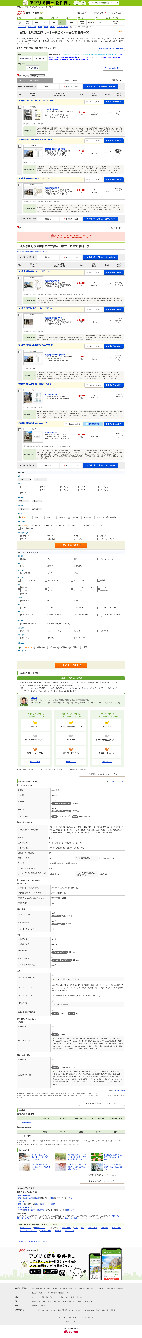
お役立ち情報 (19, 1310)
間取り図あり (116, 1216)
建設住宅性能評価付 (81, 615)
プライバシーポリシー (54, 1317)
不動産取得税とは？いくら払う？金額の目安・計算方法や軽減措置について (77, 1157)
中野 (47, 1204)
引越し (38, 1310)
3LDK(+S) (64, 490)
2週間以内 (86, 647)
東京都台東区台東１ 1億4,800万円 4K (33, 423)
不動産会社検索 (45, 1231)
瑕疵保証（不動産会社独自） (31, 624)
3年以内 (37, 517)
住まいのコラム (90, 1310)
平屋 (22, 566)
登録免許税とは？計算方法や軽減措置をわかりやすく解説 (113, 1157)
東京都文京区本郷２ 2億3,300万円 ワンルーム (36, 101)
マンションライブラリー (28, 1231)
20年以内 (87, 517)
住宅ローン (88, 1301)
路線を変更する (25, 58)
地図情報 (112, 1310)
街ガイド (81, 1310)
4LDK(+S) (104, 490)
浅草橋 (31, 1198)
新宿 (42, 1204)
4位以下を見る (35, 762)
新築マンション (25, 1228)
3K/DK (43, 490)
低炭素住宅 (78, 631)
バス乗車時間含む (27, 528)
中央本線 (21, 1201)
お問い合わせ (72, 1317)
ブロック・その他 (106, 559)
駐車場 (73, 1297)
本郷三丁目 (40, 1210)
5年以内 (49, 517)
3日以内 (64, 647)
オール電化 (78, 539)
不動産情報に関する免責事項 (39, 1242)
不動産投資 (104, 1228)
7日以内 (75, 647)
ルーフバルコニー (80, 590)
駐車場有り (25, 536)
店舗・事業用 (92, 1228)
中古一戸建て (66, 1228)
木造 (75, 559)
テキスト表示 (35, 80)
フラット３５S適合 (54, 631)
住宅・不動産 (116, 1228)
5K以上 (23, 492)
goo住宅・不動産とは (38, 1288)
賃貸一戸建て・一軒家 (52, 1297)
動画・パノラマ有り (81, 638)
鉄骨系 (49, 559)
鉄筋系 (23, 559)
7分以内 (61, 526)
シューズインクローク (108, 587)
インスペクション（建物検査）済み (111, 615)
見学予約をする (94, 424)
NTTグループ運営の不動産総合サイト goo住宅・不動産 (35, 7)
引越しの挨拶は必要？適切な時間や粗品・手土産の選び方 (113, 1167)
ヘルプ (65, 1317)
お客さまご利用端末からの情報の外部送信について (61, 1288)
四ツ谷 (70, 1198)
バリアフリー (78, 607)
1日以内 (53, 647)
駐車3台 (76, 600)
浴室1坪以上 (25, 593)
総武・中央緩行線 (24, 1195)
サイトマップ (82, 1317)
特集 (33, 1310)
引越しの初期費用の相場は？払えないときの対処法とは (41, 1167)
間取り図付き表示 (71, 80)
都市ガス (103, 536)
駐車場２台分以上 (71, 1218)
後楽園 (33, 1210)
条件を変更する (32, 68)
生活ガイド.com (120, 1091)
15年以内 (74, 517)
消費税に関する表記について (59, 1293)
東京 (19, 1204)
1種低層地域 (25, 573)
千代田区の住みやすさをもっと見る (102, 774)
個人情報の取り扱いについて (40, 1293)
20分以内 (99, 526)
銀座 (72, 1210)
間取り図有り (25, 638)
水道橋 (51, 1198)
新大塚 (20, 1210)
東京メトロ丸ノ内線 (25, 1207)
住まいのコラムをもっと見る (102, 1181)
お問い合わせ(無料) (115, 101)
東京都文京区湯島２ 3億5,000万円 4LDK (34, 178)
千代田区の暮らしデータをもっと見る (103, 1103)
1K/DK (43, 487)
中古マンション (39, 1228)
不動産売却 (35, 1306)
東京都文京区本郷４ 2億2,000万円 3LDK (34, 271)
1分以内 (37, 526)
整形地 (76, 573)
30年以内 (113, 517)
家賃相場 (58, 1231)
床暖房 (49, 590)
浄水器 (102, 580)
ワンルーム (25, 487)
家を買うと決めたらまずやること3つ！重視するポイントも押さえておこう (41, 1157)
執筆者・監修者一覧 (102, 1310)
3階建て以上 (78, 566)
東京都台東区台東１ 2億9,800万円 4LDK (34, 384)
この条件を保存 (114, 68)
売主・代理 (51, 539)
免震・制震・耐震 (27, 615)
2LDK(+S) (104, 487)
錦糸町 (20, 1198)
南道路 (49, 573)
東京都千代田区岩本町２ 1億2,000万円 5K (35, 308)
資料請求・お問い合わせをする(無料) (102, 86)
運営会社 (90, 1317)
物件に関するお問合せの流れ (87, 1288)
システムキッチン (53, 580)
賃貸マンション (65, 1297)
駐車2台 (50, 536)
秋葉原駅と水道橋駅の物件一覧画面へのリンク (32, 251)
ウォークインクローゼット (83, 587)
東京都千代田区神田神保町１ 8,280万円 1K (35, 139)
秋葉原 (37, 1198)
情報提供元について (24, 1242)
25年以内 (100, 517)
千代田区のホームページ (115, 781)
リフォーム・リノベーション (110, 539)
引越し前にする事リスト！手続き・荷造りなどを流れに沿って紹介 (77, 1167)
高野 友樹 (34, 698)
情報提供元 (101, 1288)
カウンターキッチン (28, 580)
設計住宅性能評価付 (54, 615)
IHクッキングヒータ (81, 580)
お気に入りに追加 (72, 87)
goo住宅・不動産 (21, 1288)
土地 (76, 1228)
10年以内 (61, 517)
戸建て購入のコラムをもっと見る (102, 1175)
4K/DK (83, 490)
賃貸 (82, 1228)
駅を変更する (40, 58)
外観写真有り (52, 638)
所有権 (23, 607)
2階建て (76, 536)
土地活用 (42, 1306)
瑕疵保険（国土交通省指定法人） (59, 624)
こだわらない (27, 647)
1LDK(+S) (64, 487)
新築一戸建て (58, 1301)
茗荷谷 (26, 1210)
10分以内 (73, 526)
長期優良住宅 (104, 631)
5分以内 (49, 526)
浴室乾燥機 (104, 590)
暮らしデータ (69, 1231)
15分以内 (86, 526)
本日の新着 (41, 647)
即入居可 (50, 607)
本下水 (23, 539)
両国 (25, 1198)
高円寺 (53, 1204)
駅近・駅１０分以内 (24, 1218)
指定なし (25, 517)
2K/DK (83, 487)
